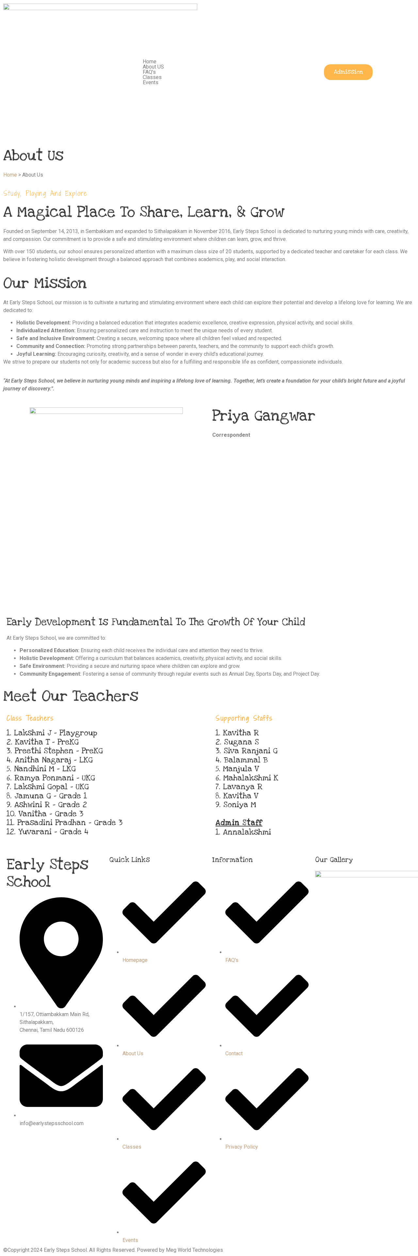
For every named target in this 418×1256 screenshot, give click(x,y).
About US (153, 67)
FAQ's (149, 72)
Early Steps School (47, 873)
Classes (152, 77)
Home (149, 61)
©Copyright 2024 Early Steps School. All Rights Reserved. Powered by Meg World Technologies (113, 1250)
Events (150, 82)
